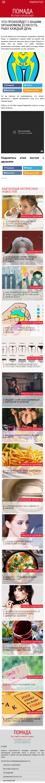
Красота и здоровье (11, 765)
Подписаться (36, 2)
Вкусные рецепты (10, 769)
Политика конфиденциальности (15, 761)
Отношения (8, 773)
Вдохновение (9, 780)
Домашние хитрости (12, 776)
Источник (4, 178)
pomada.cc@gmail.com (22, 742)
